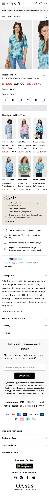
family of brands (12, 388)
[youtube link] (33, 477)
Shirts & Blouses (14, 16)
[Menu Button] (3, 3)
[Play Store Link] (24, 466)
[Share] (45, 16)
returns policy (37, 250)
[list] (24, 45)
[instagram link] (15, 477)
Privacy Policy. (37, 393)
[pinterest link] (21, 477)
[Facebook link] (27, 477)
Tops (3, 16)
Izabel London (9, 74)
